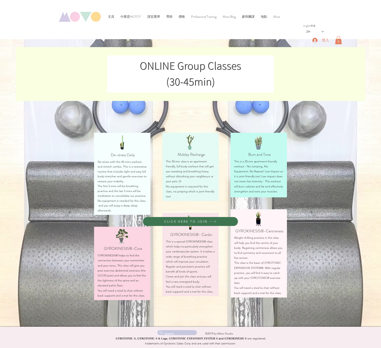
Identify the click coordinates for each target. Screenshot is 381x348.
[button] (338, 40)
